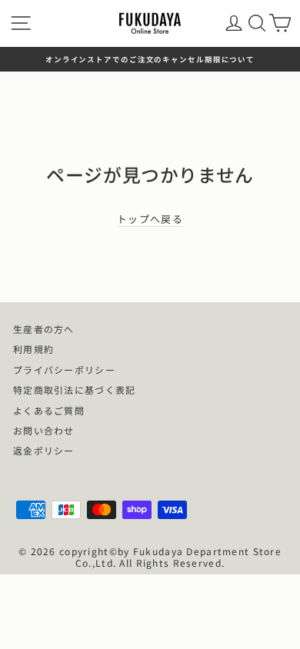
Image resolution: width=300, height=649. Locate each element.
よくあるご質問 (49, 410)
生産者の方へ (44, 328)
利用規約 (33, 348)
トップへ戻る (150, 219)
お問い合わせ (44, 430)
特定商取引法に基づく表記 (74, 389)
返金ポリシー (44, 450)
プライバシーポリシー (64, 369)
